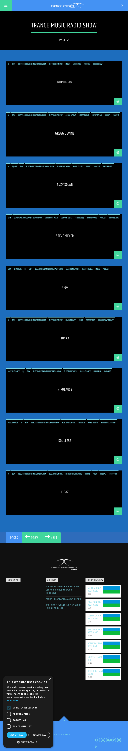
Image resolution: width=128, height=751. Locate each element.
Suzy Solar (65, 185)
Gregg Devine (64, 133)
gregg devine (71, 115)
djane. (14, 166)
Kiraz (65, 492)
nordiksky (77, 64)
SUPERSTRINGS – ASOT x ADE (95, 589)
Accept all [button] (16, 734)
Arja (65, 287)
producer (113, 474)
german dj (80, 217)
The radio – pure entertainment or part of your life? (63, 606)
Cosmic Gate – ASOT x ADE (94, 617)
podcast (87, 64)
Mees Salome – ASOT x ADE (95, 631)
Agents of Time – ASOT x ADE (96, 644)
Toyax (65, 338)
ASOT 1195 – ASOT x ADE (96, 672)
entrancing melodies (74, 474)
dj (8, 64)
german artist (66, 217)
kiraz (87, 474)
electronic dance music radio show (32, 64)
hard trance (84, 115)
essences (81, 422)
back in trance (14, 371)
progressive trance (106, 320)
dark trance (13, 422)
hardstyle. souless (108, 422)
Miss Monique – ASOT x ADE (95, 603)
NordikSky (64, 82)
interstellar (97, 115)
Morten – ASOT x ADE (96, 658)
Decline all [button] (39, 734)
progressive (98, 64)
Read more (13, 700)
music (68, 64)
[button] (28, 742)
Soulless (64, 441)
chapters (18, 269)
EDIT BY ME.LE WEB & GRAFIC (55, 734)
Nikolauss (64, 389)
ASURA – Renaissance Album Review (63, 599)
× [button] (49, 679)
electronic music (55, 64)
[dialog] (28, 712)
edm (13, 64)
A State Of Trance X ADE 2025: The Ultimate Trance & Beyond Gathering (63, 590)
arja (9, 269)
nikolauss (97, 371)
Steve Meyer (65, 236)
